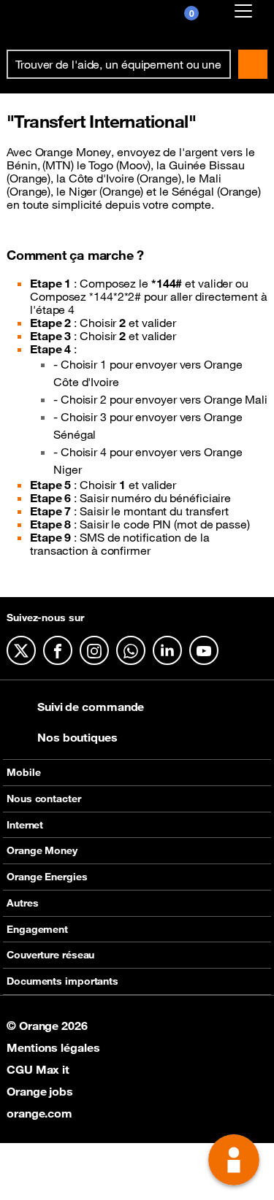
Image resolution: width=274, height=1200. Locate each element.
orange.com (39, 1113)
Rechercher (252, 64)
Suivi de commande (90, 706)
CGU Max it (38, 1069)
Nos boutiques (77, 737)
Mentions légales (53, 1047)
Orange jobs (40, 1091)
